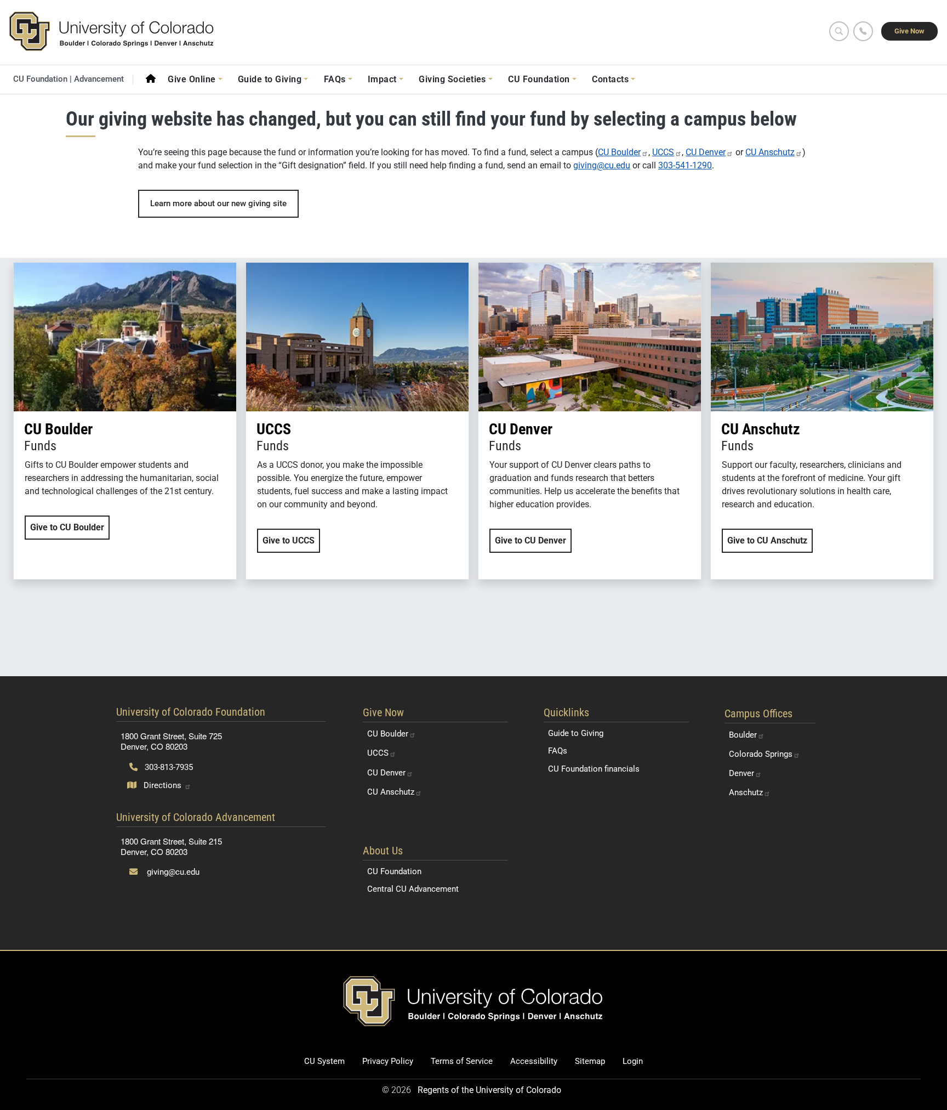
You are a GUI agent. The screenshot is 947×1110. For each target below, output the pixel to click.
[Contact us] (863, 31)
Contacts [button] (610, 79)
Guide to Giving (575, 733)
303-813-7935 (167, 767)
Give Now (909, 31)
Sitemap (590, 1061)
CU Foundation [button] (538, 79)
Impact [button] (382, 79)
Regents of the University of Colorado (489, 1090)
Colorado (760, 754)
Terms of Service (462, 1061)
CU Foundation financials (594, 769)
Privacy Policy (387, 1061)
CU (619, 152)
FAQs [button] (335, 79)
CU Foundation (394, 871)
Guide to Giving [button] (269, 79)
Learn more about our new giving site (218, 203)
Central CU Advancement (413, 889)
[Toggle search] (839, 31)
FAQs (557, 751)
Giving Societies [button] (452, 79)
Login (633, 1061)
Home (150, 78)
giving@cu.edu (601, 165)
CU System (324, 1061)
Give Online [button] (191, 79)
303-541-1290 (685, 165)
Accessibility (533, 1061)
